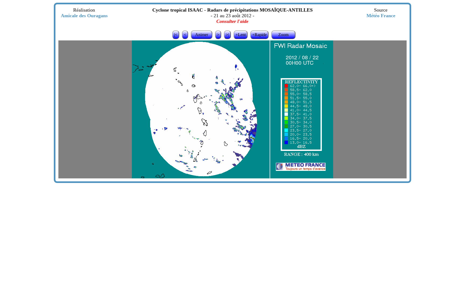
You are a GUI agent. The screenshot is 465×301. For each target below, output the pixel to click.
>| (227, 34)
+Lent (240, 34)
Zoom (283, 34)
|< (175, 34)
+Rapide (259, 34)
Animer (201, 34)
